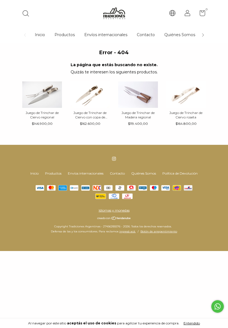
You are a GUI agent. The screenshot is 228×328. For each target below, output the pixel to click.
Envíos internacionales (105, 34)
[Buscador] (27, 14)
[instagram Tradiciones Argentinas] (114, 158)
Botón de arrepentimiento (158, 231)
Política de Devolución (180, 173)
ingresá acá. (127, 231)
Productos (64, 34)
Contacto (146, 34)
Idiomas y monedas (114, 210)
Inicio (40, 34)
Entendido (192, 323)
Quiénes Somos (179, 34)
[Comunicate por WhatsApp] (217, 306)
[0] (200, 14)
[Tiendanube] (114, 218)
